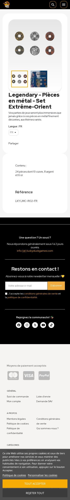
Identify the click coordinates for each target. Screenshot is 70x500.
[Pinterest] (51, 325)
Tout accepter (35, 484)
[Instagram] (27, 325)
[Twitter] (35, 325)
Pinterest (40, 143)
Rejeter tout (35, 493)
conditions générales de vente (41, 293)
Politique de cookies (14, 475)
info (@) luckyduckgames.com (35, 251)
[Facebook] (19, 325)
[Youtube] (43, 325)
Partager (23, 143)
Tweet (32, 143)
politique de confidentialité (22, 297)
